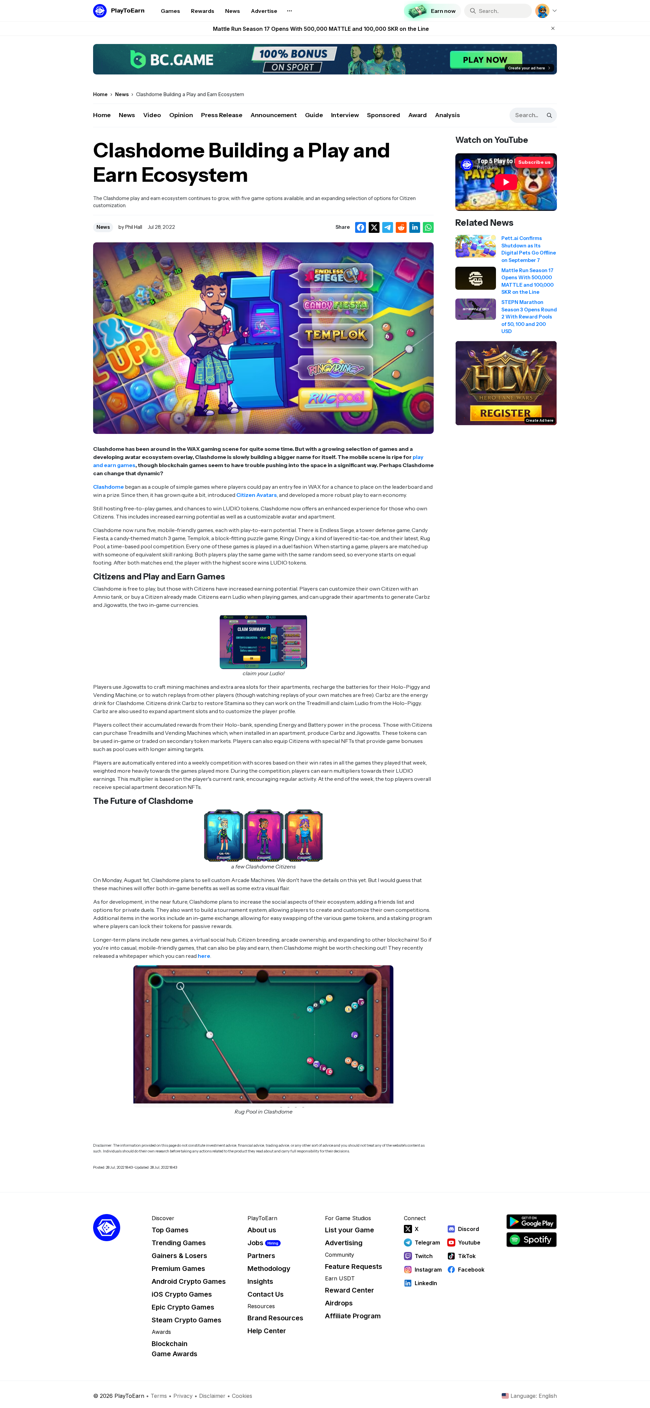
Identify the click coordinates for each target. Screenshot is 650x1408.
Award (417, 115)
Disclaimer (212, 1395)
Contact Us (265, 1294)
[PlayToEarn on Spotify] (531, 1239)
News (127, 115)
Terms (159, 1395)
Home (102, 115)
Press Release (221, 115)
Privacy (183, 1395)
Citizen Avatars (256, 494)
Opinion (181, 115)
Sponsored (383, 115)
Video (152, 115)
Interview (345, 115)
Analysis (447, 115)
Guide (314, 115)
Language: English (534, 1395)
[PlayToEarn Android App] (531, 1221)
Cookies (242, 1395)
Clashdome (108, 486)
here (204, 955)
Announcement (274, 115)
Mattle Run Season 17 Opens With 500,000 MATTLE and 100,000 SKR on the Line (321, 28)
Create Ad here (540, 420)
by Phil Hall (130, 227)
